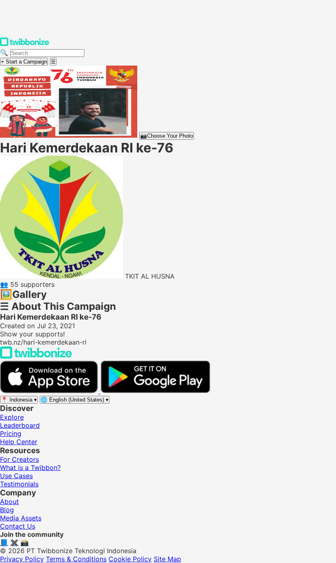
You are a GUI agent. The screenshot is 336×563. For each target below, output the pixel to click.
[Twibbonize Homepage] (24, 44)
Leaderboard (20, 425)
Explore (12, 417)
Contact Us (17, 526)
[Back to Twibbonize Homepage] (36, 356)
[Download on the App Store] (50, 391)
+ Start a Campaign (24, 62)
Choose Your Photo (166, 136)
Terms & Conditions (76, 559)
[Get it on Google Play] (155, 391)
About (9, 501)
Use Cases (16, 476)
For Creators (19, 459)
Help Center (18, 442)
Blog (7, 510)
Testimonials (19, 484)
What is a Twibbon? (30, 467)
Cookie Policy (130, 559)
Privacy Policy (22, 559)
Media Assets (20, 518)
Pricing (10, 433)
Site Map (167, 559)
